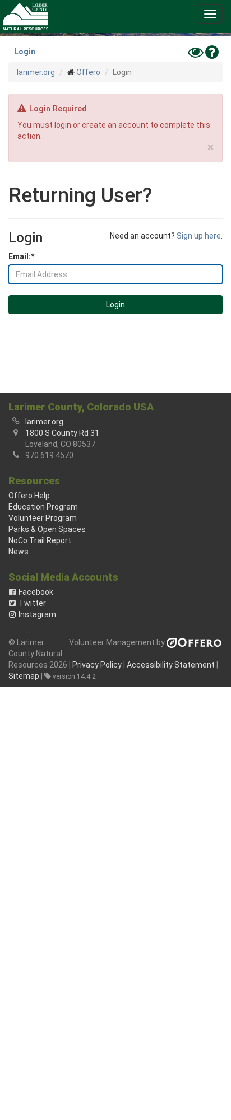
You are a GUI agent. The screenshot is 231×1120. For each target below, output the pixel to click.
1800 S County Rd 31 (62, 432)
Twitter (32, 603)
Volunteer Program (42, 518)
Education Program (43, 506)
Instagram (37, 614)
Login (24, 51)
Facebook (36, 591)
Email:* (21, 256)
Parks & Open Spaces (47, 529)
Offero (88, 72)
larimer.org (36, 72)
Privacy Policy (97, 664)
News (18, 551)
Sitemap (23, 675)
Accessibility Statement (171, 664)
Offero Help (29, 495)
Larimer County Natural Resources (25, 16)
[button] (210, 14)
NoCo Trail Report (39, 540)
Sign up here (199, 235)
